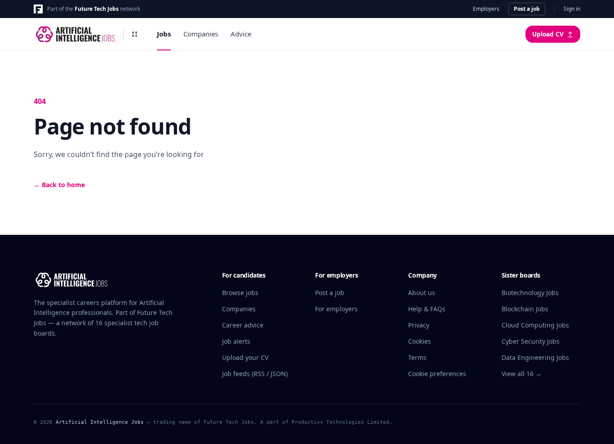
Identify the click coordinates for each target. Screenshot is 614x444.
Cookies (419, 341)
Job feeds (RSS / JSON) (255, 373)
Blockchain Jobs (525, 309)
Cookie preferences (437, 373)
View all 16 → (522, 373)
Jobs (164, 33)
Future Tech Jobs (97, 9)
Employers (486, 9)
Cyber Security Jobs (531, 341)
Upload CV (548, 34)
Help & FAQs (426, 309)
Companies (200, 33)
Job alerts (236, 341)
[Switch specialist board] (134, 34)
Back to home (59, 184)
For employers (336, 309)
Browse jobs (240, 292)
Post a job (527, 9)
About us (421, 292)
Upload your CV (245, 357)
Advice (241, 33)
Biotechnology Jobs (530, 292)
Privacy (418, 325)
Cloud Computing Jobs (535, 325)
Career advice (242, 325)
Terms (417, 357)
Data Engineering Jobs (535, 357)
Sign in (572, 9)
